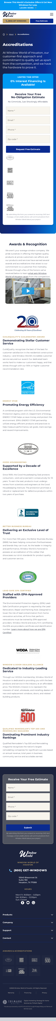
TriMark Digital (37, 1003)
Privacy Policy (39, 1006)
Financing (27, 993)
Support (7, 930)
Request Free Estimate (28, 149)
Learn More (27, 8)
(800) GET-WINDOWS (29, 870)
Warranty (11, 993)
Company (8, 922)
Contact (7, 938)
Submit (28, 827)
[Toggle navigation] (51, 14)
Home (4, 34)
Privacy (44, 993)
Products (7, 914)
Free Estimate (42, 21)
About (11, 34)
